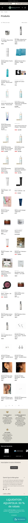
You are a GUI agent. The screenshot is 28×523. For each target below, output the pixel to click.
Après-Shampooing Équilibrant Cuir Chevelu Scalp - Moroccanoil (7, 148)
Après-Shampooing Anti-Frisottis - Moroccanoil (21, 126)
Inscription (14, 467)
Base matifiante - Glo (20, 190)
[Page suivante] (22, 405)
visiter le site (6, 456)
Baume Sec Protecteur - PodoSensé (21, 252)
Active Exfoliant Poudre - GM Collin (7, 61)
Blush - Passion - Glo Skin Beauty (6, 294)
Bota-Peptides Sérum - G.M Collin (7, 335)
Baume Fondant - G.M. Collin (6, 252)
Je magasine (14, 515)
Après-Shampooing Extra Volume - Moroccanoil (19, 148)
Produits (5, 11)
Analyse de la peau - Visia (20, 82)
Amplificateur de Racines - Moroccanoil (6, 81)
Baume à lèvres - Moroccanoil (5, 211)
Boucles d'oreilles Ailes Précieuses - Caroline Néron (6, 377)
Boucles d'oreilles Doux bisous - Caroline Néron (7, 398)
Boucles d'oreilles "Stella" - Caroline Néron (20, 356)
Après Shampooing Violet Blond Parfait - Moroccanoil (6, 126)
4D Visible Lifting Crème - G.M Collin (7, 40)
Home (2, 11)
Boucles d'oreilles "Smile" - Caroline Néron (7, 356)
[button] (2, 7)
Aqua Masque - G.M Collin (6, 190)
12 (18, 405)
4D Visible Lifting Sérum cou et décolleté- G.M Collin (20, 41)
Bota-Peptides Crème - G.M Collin (20, 315)
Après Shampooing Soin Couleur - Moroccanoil (7, 104)
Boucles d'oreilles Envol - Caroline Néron (21, 398)
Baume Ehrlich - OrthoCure (19, 231)
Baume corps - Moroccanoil (5, 231)
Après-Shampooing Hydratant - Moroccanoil (6, 170)
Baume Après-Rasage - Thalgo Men (20, 211)
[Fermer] (26, 497)
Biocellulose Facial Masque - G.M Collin (19, 273)
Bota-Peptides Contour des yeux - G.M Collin (6, 315)
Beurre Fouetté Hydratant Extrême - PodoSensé (6, 273)
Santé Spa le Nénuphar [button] (11, 478)
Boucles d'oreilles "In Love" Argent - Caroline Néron (20, 336)
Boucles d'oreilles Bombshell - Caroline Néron (20, 377)
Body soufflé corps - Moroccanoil (20, 293)
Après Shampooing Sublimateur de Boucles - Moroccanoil (21, 103)
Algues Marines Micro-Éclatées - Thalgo (20, 61)
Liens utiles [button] (7, 494)
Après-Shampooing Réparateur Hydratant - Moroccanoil (20, 170)
